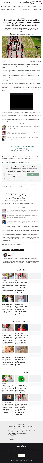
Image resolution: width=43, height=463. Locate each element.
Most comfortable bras (21, 433)
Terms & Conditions (22, 180)
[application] (21, 101)
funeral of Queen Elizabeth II (12, 85)
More (39, 6)
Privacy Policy (29, 180)
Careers (15, 451)
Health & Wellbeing (22, 6)
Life (29, 6)
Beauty (9, 6)
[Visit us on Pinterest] (40, 1)
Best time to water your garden (24, 9)
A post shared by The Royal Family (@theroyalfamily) (21, 147)
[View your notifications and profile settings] (9, 3)
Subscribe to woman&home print (31, 428)
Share (4, 61)
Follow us (33, 61)
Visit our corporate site (35, 459)
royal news (8, 79)
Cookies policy (9, 451)
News (33, 34)
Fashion (4, 6)
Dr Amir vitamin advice (37, 9)
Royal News (34, 6)
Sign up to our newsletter (31, 430)
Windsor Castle (24, 89)
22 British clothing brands (12, 437)
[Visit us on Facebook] (36, 1)
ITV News (6, 117)
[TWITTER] (9, 255)
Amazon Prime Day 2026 (11, 9)
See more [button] (16, 201)
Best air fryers (21, 429)
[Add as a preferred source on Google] (21, 455)
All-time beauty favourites (12, 428)
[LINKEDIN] (13, 255)
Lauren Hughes (16, 34)
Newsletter (39, 61)
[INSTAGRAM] (11, 255)
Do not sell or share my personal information (27, 451)
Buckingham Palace (23, 70)
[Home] (1, 6)
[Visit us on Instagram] (39, 1)
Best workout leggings (21, 431)
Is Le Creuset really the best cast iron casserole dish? (12, 434)
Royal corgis (13, 249)
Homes (14, 6)
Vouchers (12, 439)
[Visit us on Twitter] (37, 1)
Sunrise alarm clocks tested (12, 431)
